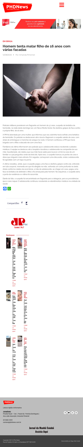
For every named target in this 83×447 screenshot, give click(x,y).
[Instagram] (76, 412)
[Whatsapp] (72, 412)
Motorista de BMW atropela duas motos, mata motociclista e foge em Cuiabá (14, 263)
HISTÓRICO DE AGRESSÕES (25, 243)
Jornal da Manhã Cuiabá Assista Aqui (41, 429)
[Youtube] (68, 412)
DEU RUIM (14, 293)
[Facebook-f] (65, 412)
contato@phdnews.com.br (12, 422)
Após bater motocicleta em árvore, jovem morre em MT (25, 311)
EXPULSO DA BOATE (14, 242)
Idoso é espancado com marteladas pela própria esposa (25, 357)
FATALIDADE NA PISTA (25, 295)
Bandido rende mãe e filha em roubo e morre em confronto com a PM (14, 309)
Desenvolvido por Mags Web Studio (70, 441)
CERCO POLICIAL (14, 340)
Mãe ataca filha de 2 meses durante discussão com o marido (25, 260)
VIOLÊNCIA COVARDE (25, 341)
